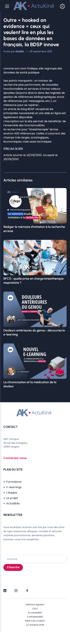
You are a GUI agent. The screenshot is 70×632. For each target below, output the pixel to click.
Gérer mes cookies (34, 620)
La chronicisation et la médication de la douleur (29, 384)
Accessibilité (34, 612)
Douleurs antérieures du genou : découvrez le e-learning (34, 332)
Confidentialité (34, 616)
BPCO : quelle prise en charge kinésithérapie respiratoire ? (33, 281)
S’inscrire (13, 567)
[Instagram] (15, 589)
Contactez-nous (15, 458)
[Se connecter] (62, 6)
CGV (34, 608)
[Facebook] (26, 589)
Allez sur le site (13, 148)
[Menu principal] (7, 6)
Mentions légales (34, 604)
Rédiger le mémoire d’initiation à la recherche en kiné (34, 229)
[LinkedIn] (4, 589)
